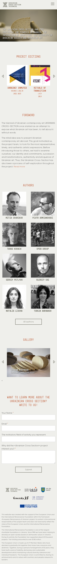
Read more (19, 166)
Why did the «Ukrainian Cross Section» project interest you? (25, 447)
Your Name (8, 413)
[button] (54, 76)
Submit (28, 469)
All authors (28, 321)
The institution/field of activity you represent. (24, 434)
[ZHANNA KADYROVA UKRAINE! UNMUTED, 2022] (28, 362)
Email (5, 424)
